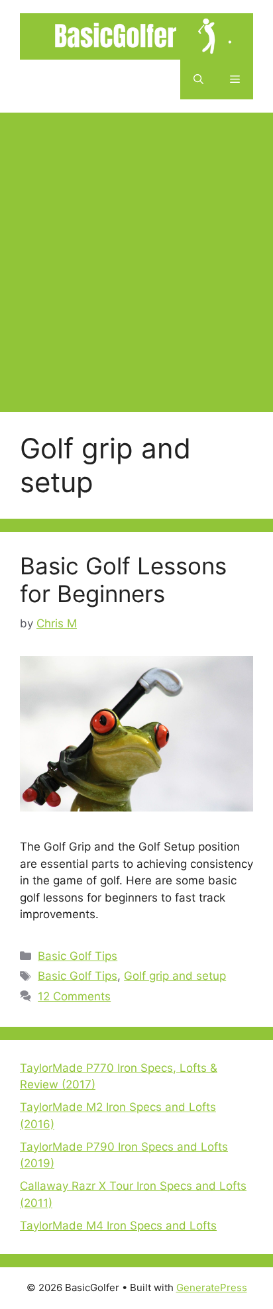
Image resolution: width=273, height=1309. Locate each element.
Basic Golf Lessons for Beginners (123, 579)
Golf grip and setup (175, 975)
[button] (198, 79)
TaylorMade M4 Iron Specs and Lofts (118, 1225)
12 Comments (74, 996)
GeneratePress (211, 1287)
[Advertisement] (136, 255)
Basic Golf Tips (77, 956)
